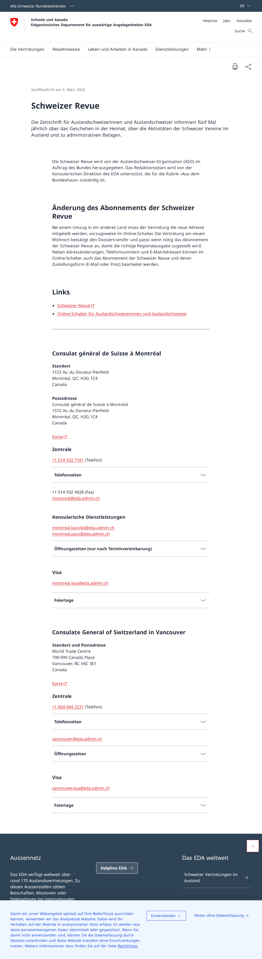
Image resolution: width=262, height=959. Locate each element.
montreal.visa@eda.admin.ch (80, 583)
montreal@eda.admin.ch (76, 498)
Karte (57, 437)
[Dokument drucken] (235, 66)
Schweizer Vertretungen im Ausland (211, 877)
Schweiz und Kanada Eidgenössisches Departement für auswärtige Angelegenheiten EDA (91, 22)
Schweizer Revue (73, 305)
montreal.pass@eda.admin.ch (81, 534)
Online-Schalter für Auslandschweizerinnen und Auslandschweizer (122, 314)
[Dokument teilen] (248, 67)
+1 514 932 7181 (68, 460)
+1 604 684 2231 (68, 707)
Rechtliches (127, 945)
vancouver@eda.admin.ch (77, 739)
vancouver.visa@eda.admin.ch (81, 788)
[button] (27, 49)
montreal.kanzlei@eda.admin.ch (83, 527)
